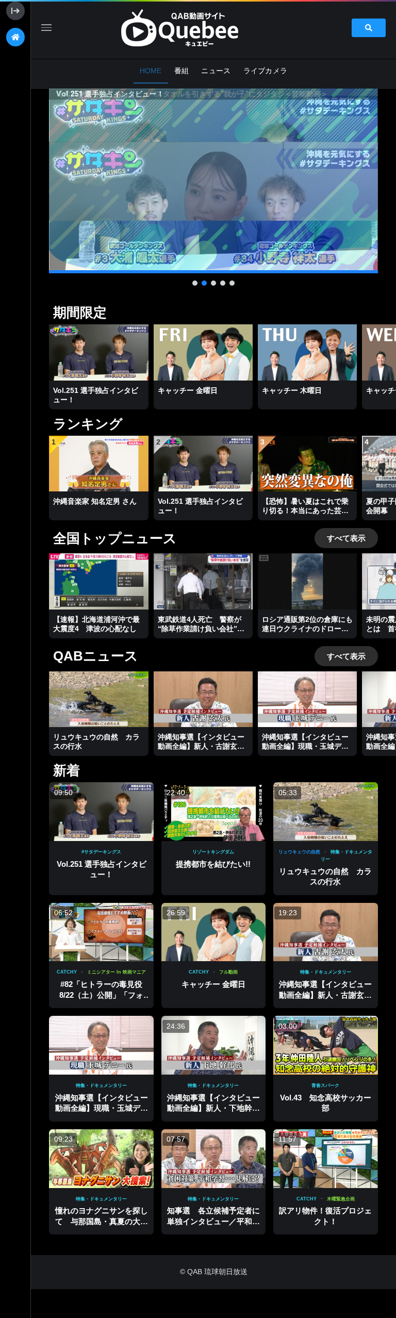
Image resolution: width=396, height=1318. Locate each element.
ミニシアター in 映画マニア (116, 972)
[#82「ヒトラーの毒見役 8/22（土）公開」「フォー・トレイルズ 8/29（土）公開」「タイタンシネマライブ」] (101, 932)
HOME (151, 71)
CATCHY (67, 972)
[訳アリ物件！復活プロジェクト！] (325, 1158)
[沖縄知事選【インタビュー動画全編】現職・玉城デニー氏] (101, 1045)
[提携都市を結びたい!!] (213, 811)
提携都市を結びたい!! (213, 864)
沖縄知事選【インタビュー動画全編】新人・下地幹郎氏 (213, 1108)
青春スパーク (325, 1085)
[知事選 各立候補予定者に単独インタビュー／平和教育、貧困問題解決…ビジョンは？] (213, 1158)
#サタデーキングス (101, 851)
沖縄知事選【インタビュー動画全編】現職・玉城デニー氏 (101, 1108)
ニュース (215, 71)
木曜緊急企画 (341, 1198)
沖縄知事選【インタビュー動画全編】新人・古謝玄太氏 (325, 995)
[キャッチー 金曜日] (213, 932)
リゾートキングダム (213, 851)
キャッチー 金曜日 (213, 984)
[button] (213, 181)
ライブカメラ (265, 71)
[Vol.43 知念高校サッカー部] (325, 1045)
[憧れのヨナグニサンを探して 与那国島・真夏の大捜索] (101, 1158)
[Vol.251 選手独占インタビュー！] (101, 811)
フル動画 (228, 972)
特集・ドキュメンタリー (325, 972)
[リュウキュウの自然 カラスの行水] (325, 811)
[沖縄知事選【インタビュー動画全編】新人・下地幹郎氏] (213, 1045)
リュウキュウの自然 (299, 851)
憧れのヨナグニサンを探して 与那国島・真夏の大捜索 (101, 1221)
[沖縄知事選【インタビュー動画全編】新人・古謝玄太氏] (325, 932)
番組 (181, 71)
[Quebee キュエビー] (191, 28)
